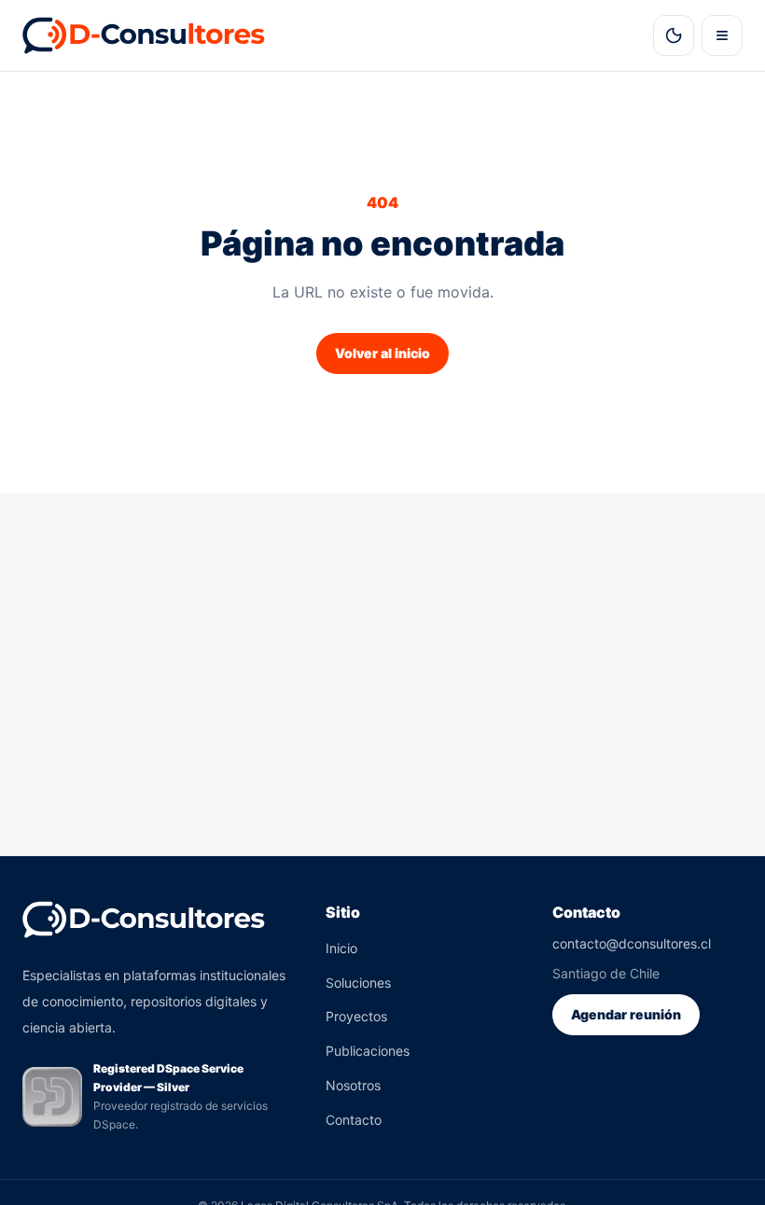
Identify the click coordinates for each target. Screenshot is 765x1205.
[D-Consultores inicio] (144, 35)
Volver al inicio (382, 353)
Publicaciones (368, 1051)
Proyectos (356, 1016)
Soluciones (358, 982)
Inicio (341, 948)
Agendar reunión (626, 1014)
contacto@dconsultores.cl (631, 943)
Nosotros (353, 1085)
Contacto (354, 1120)
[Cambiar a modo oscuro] (673, 35)
